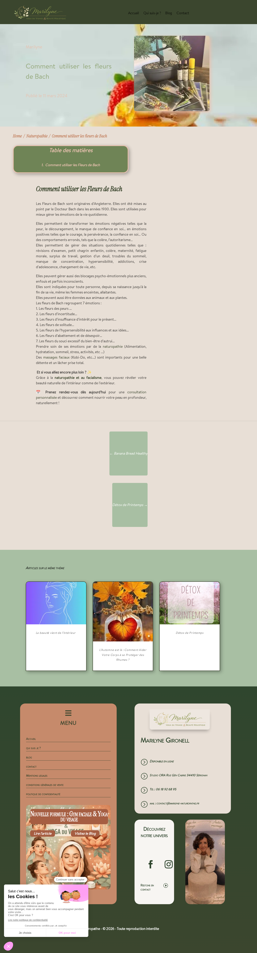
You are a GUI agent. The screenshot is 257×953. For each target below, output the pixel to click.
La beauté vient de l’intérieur (56, 633)
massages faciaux (56, 357)
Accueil (133, 12)
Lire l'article (42, 833)
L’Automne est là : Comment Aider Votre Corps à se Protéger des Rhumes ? (123, 655)
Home (17, 136)
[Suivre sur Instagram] (169, 864)
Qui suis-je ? (152, 12)
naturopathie (113, 346)
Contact (182, 12)
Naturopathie (37, 136)
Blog (168, 12)
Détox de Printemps (190, 633)
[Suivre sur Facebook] (151, 864)
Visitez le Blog (85, 833)
